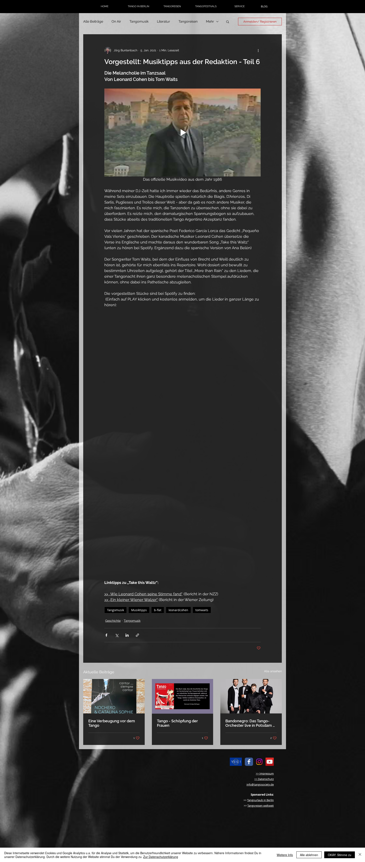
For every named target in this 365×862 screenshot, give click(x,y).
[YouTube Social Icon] (270, 762)
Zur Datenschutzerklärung (160, 857)
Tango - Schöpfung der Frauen (177, 723)
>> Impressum (265, 773)
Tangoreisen (187, 21)
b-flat (157, 610)
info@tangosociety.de (260, 784)
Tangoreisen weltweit (260, 805)
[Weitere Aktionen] (258, 50)
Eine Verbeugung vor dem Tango (111, 723)
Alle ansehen (273, 671)
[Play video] (182, 132)
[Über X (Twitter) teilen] (117, 635)
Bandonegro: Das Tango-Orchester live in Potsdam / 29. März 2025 (250, 723)
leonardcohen (178, 610)
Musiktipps (139, 610)
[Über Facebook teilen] (106, 635)
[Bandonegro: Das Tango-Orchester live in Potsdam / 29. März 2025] (251, 696)
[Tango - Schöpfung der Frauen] (182, 696)
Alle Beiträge (93, 21)
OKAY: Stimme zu (339, 855)
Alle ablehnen (309, 855)
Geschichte (113, 620)
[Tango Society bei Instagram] (259, 762)
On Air (116, 21)
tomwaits (201, 610)
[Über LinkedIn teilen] (127, 635)
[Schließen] (359, 855)
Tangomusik (138, 21)
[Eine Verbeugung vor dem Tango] (114, 696)
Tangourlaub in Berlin (260, 800)
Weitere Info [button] (285, 855)
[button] (138, 6)
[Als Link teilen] (137, 635)
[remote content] (182, 354)
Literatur (163, 21)
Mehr (210, 21)
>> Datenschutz (264, 779)
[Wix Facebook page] (249, 762)
